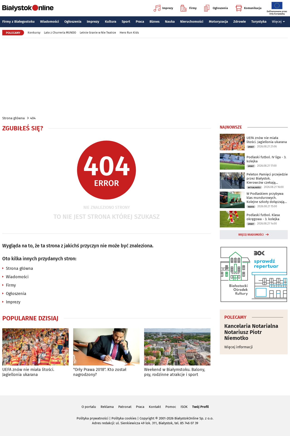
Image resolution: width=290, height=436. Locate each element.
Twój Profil (200, 407)
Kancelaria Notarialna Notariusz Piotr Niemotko (251, 332)
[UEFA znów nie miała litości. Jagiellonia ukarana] (35, 347)
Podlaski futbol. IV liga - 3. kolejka (266, 159)
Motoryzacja (218, 21)
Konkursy (34, 32)
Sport (126, 21)
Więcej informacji (238, 347)
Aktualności (254, 187)
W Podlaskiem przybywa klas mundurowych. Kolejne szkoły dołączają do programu (265, 198)
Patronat (124, 407)
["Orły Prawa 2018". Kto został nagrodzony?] (106, 347)
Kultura (110, 21)
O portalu (89, 407)
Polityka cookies (123, 418)
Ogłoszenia (220, 8)
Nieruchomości (191, 21)
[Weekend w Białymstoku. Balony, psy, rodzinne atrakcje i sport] (177, 347)
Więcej (277, 21)
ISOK (184, 407)
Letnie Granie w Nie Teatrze (98, 32)
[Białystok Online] (27, 8)
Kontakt (155, 407)
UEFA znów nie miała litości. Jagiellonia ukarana (28, 372)
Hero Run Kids (129, 32)
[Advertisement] (145, 77)
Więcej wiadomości (251, 234)
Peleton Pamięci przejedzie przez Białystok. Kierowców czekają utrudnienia (267, 178)
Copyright (147, 418)
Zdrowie (239, 21)
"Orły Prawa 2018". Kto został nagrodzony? (99, 372)
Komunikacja (252, 8)
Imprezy (167, 8)
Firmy (193, 8)
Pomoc (170, 407)
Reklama (107, 407)
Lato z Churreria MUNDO (60, 32)
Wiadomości (49, 21)
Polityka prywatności (92, 418)
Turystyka (258, 21)
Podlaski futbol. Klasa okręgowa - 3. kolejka (263, 217)
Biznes (155, 21)
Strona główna (13, 118)
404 (33, 118)
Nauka (170, 21)
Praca (140, 21)
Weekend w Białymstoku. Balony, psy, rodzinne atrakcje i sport (174, 372)
